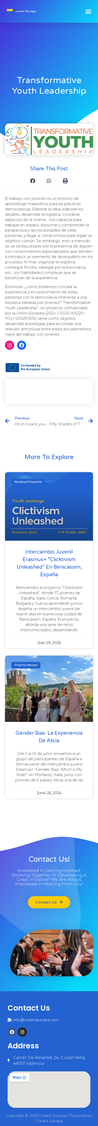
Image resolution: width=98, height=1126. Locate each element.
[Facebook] (21, 345)
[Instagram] (9, 345)
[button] (88, 11)
